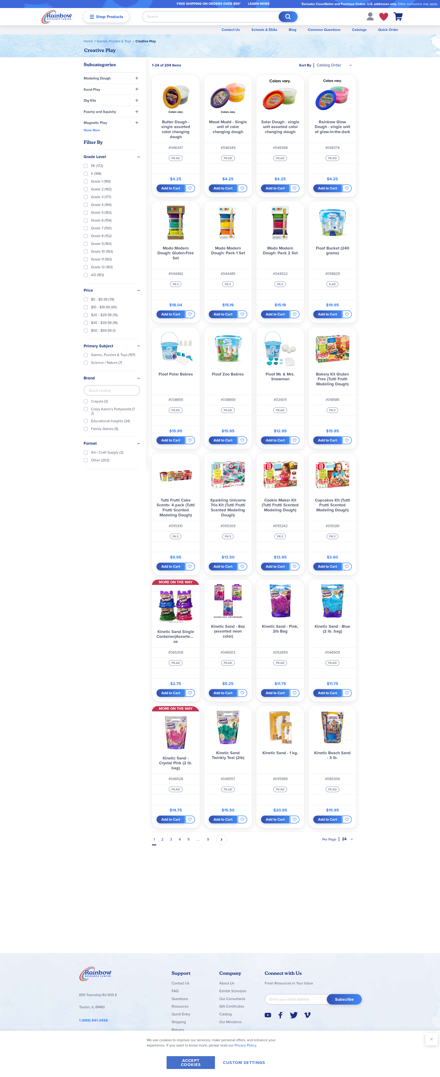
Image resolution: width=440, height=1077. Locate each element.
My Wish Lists (383, 16)
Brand (89, 378)
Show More (92, 130)
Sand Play (92, 89)
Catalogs (359, 29)
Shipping (179, 1022)
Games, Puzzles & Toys (114, 41)
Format (90, 443)
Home (88, 41)
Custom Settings (244, 1063)
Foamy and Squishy (100, 111)
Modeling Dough (97, 78)
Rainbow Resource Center (95, 975)
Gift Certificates (231, 1006)
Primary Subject (98, 346)
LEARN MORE (259, 3)
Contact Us (231, 29)
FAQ (175, 991)
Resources (180, 1006)
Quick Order (388, 29)
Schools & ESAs (264, 29)
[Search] (288, 16)
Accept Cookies (191, 1063)
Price (88, 290)
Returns (178, 1029)
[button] (370, 16)
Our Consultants (232, 998)
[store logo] (56, 16)
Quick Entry (181, 1014)
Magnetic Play (95, 122)
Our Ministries (230, 1022)
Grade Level (95, 157)
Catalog (225, 1014)
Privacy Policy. (245, 1045)
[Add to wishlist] (190, 188)
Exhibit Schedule (232, 991)
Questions (180, 998)
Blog (292, 29)
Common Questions (324, 29)
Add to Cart (170, 188)
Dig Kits (90, 100)
